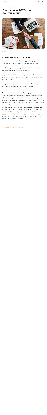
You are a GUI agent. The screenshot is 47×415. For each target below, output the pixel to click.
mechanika (4, 51)
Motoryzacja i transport (13, 15)
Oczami (4, 2)
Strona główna (41, 1)
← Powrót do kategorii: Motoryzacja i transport (12, 127)
